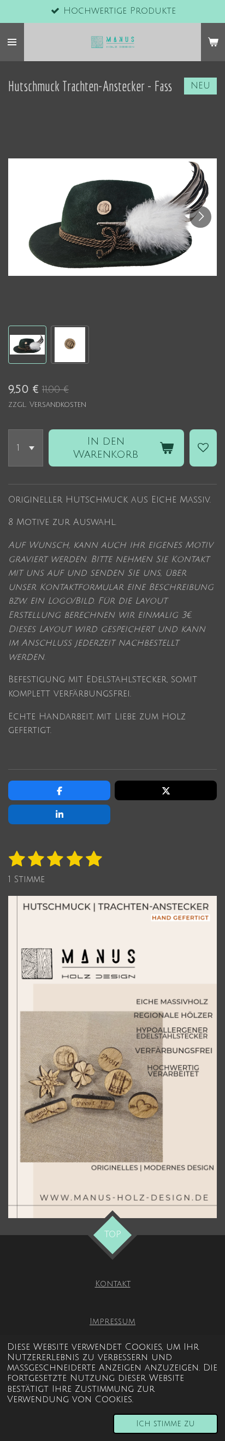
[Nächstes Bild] (200, 217)
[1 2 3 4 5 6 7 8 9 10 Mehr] (25, 447)
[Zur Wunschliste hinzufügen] (203, 447)
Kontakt (113, 1283)
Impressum (112, 1321)
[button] (27, 345)
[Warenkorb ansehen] (213, 42)
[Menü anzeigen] (12, 42)
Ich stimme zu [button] (165, 1424)
